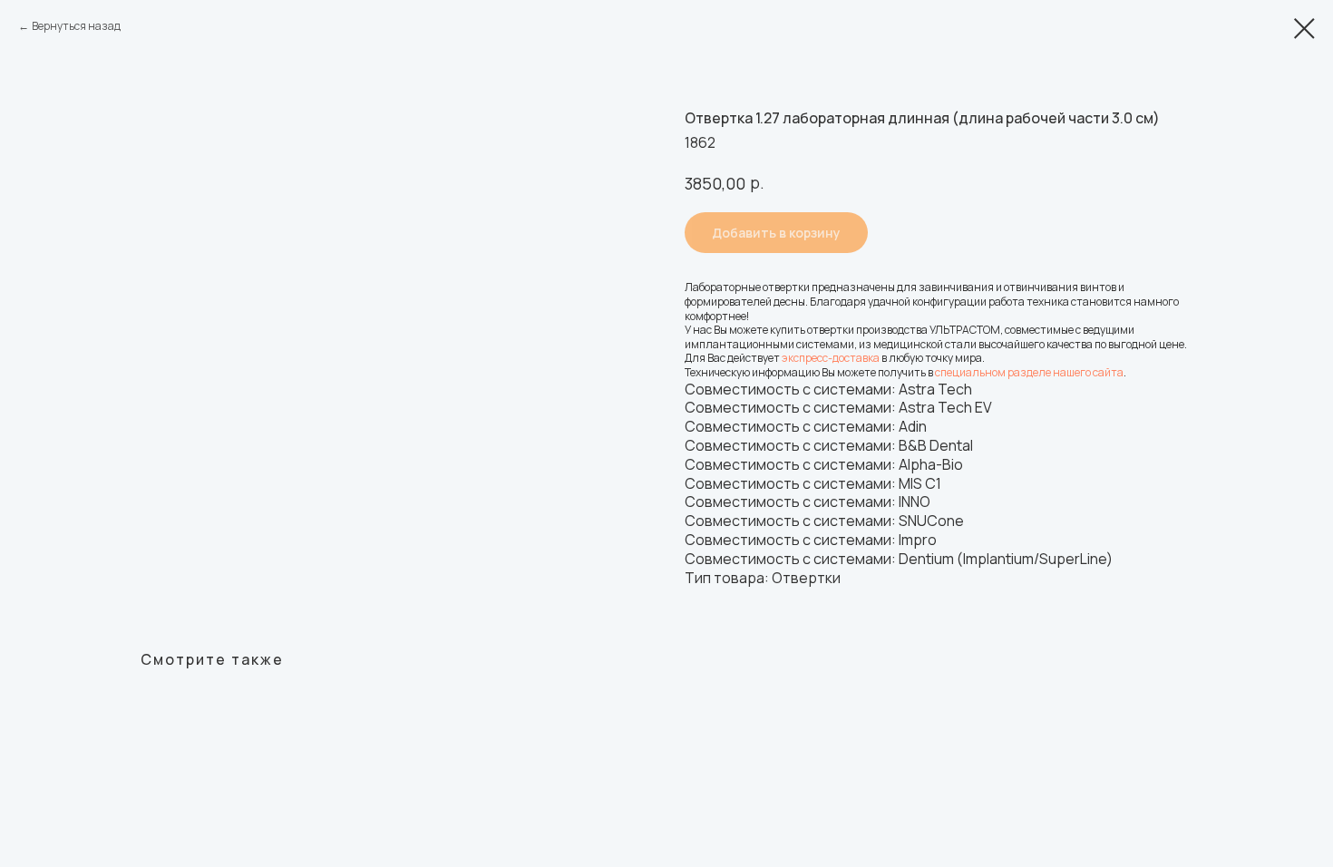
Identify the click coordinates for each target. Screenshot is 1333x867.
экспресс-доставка (831, 357)
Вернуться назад (76, 26)
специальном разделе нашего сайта (1029, 372)
